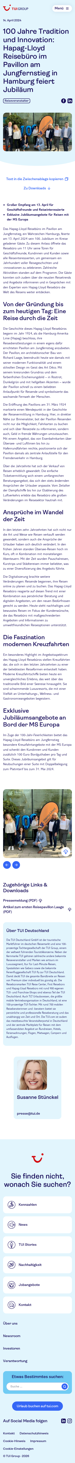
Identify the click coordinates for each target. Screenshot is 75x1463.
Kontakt (9, 1433)
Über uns (10, 1323)
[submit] (65, 1386)
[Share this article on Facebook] (63, 100)
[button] (37, 823)
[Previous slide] (7, 865)
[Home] (16, 8)
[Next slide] (16, 865)
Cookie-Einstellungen (18, 1449)
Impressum (38, 1441)
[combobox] (37, 1386)
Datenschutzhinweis (34, 1433)
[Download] (65, 851)
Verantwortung (15, 1361)
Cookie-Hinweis (14, 1441)
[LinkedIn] (63, 1421)
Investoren (11, 1348)
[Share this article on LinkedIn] (70, 100)
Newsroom (11, 1336)
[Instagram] (69, 1421)
